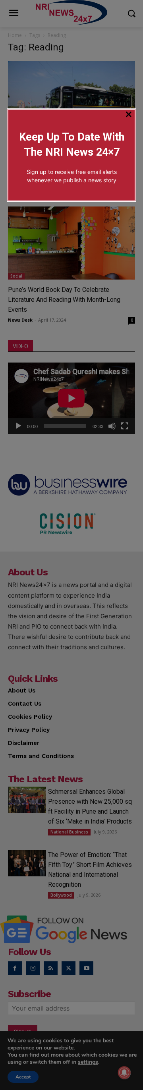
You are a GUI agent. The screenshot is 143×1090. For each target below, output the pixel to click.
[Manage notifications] (124, 1072)
